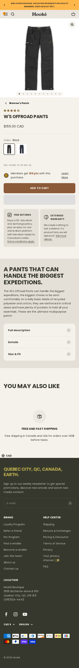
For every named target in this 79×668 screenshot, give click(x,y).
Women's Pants (19, 103)
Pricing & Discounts (55, 537)
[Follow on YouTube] (24, 614)
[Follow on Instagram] (15, 614)
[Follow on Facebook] (6, 614)
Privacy (48, 550)
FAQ (45, 566)
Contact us (11, 568)
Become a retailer (15, 550)
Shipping (48, 524)
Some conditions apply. (21, 241)
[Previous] (4, 5)
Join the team (13, 556)
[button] (12, 110)
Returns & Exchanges (57, 531)
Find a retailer (12, 543)
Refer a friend (12, 531)
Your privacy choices (51, 558)
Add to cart (39, 188)
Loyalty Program (14, 524)
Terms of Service (54, 543)
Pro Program (12, 537)
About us (9, 562)
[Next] (74, 5)
